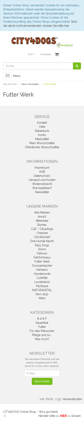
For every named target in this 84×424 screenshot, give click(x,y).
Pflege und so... (42, 335)
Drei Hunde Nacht (42, 241)
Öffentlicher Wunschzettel (42, 147)
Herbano (42, 269)
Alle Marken (42, 212)
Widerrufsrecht (42, 184)
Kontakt (42, 122)
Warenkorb (42, 130)
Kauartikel (42, 322)
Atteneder (42, 220)
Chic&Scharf (42, 237)
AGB (42, 171)
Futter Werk (42, 261)
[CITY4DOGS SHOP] (42, 42)
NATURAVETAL (42, 290)
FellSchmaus (42, 257)
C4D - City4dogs (42, 228)
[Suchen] (77, 65)
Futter (42, 326)
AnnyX (42, 216)
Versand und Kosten (42, 179)
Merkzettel (42, 139)
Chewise (42, 233)
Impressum (42, 167)
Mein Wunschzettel (42, 143)
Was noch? (42, 339)
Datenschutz (42, 175)
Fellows (42, 253)
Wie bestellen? (42, 188)
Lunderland (42, 282)
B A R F (42, 318)
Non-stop (42, 294)
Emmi (42, 249)
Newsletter (42, 192)
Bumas (42, 224)
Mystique (42, 286)
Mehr (42, 298)
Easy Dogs (42, 245)
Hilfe (42, 126)
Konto (42, 135)
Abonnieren (42, 381)
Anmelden (45, 54)
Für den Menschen (42, 331)
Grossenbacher (42, 265)
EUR (30, 54)
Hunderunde (42, 273)
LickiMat (42, 277)
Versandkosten (72, 399)
